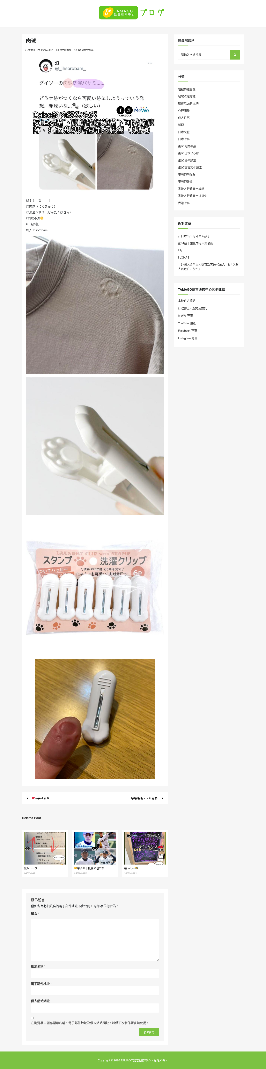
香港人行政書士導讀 (191, 189)
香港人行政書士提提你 (192, 196)
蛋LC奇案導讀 (187, 146)
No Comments (85, 49)
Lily (180, 250)
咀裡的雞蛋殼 (187, 89)
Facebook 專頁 (187, 330)
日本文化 (184, 132)
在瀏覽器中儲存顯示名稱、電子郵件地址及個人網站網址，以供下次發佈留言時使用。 (90, 1023)
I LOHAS (183, 257)
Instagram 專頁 (187, 338)
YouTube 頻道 (187, 323)
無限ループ (30, 868)
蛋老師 (31, 49)
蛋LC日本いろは (188, 153)
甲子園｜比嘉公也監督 (90, 868)
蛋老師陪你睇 (187, 174)
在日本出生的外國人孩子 (194, 236)
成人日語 (184, 118)
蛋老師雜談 (65, 49)
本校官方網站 (187, 300)
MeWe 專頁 (185, 315)
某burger (129, 868)
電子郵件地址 (41, 983)
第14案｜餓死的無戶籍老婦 (195, 243)
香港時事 (184, 203)
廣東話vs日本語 (188, 103)
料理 (181, 125)
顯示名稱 (38, 966)
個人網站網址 (40, 1001)
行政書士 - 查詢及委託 (192, 308)
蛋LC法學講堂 (187, 160)
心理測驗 (184, 110)
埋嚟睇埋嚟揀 (187, 96)
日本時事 (184, 139)
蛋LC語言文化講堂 (190, 167)
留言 (35, 913)
